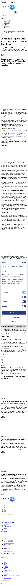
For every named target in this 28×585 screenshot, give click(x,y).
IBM (5, 564)
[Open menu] (2, 18)
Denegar (14, 321)
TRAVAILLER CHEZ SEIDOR (11, 575)
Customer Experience (9, 543)
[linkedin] (2, 360)
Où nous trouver (7, 526)
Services (6, 21)
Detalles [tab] (14, 266)
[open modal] (1, 1)
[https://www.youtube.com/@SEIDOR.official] (5, 511)
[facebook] (1, 360)
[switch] (24, 297)
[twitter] (4, 360)
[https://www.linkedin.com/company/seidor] (4, 505)
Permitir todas (14, 312)
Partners (6, 24)
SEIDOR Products (8, 551)
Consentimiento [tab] (6, 266)
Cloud (5, 545)
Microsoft (6, 563)
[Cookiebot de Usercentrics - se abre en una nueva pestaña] (20, 262)
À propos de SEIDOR (9, 522)
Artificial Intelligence (9, 540)
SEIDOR (6, 27)
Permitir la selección (14, 317)
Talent (5, 25)
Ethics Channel (7, 578)
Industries (6, 22)
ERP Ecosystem (7, 544)
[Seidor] (10, 7)
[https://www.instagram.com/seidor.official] (4, 507)
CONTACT (6, 574)
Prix (5, 529)
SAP (5, 562)
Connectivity (7, 548)
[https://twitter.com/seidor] (4, 509)
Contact (5, 15)
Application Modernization (10, 547)
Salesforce (6, 567)
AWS (5, 568)
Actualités (6, 524)
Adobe (5, 566)
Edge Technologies (8, 541)
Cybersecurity (7, 549)
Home (5, 29)
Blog (5, 525)
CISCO (5, 571)
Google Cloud (7, 570)
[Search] (16, 12)
